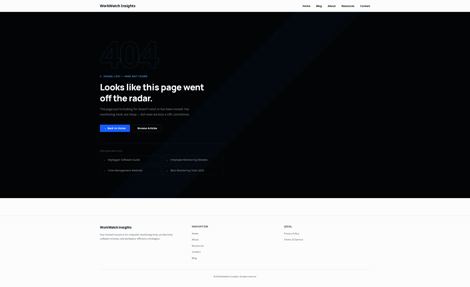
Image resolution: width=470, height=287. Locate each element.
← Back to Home (115, 128)
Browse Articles (147, 128)
